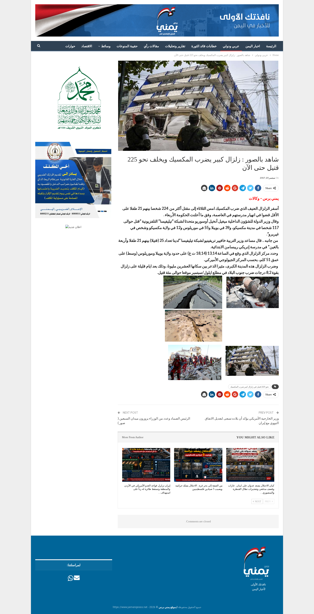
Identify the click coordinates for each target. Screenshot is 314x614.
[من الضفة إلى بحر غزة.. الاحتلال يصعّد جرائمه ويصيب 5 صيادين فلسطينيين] (198, 465)
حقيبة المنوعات (127, 46)
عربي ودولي (231, 46)
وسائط (105, 46)
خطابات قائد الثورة (204, 46)
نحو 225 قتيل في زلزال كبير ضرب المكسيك (249, 386)
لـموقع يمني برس (168, 607)
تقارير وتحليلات (175, 46)
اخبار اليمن (252, 46)
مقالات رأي (151, 46)
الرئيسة (271, 46)
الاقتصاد (86, 46)
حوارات (70, 46)
